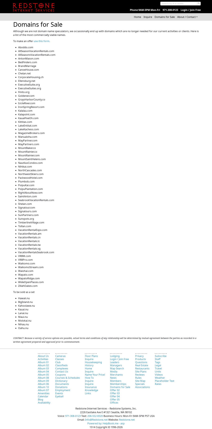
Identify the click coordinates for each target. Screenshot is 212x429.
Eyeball (59, 396)
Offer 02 (115, 390)
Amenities (44, 393)
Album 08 (43, 377)
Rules (138, 377)
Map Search (117, 368)
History (89, 365)
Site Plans (141, 371)
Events (59, 393)
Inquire (148, 17)
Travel (158, 368)
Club (58, 362)
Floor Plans (91, 356)
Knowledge (91, 390)
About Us (43, 356)
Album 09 (43, 381)
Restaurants (142, 368)
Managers (116, 365)
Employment (62, 390)
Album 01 (43, 362)
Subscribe (161, 356)
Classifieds (61, 365)
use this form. (42, 41)
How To (89, 377)
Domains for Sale (165, 17)
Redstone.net (127, 419)
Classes (59, 359)
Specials (140, 384)
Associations (142, 387)
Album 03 (43, 368)
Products (140, 359)
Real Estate (141, 365)
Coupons (60, 374)
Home (137, 17)
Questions (141, 362)
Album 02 (43, 365)
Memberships (118, 384)
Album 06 (43, 384)
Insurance (91, 387)
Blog (40, 399)
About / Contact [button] (186, 17)
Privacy (139, 356)
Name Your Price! (95, 374)
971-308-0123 (170, 10)
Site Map (140, 381)
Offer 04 (115, 396)
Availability (44, 402)
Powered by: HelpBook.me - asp (106, 423)
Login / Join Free (191, 10)
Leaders (114, 362)
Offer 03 (115, 393)
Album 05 (43, 374)
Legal (158, 365)
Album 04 (43, 371)
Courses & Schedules (67, 377)
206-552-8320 (95, 416)
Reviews (140, 374)
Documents (62, 384)
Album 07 (43, 390)
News (113, 377)
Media (113, 371)
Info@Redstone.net (96, 419)
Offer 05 (115, 399)
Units (158, 371)
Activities (43, 359)
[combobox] (178, 3)
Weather (160, 377)
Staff (157, 359)
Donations (61, 387)
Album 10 (43, 387)
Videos (159, 374)
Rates (158, 384)
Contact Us (61, 371)
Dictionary (61, 381)
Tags (157, 362)
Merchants (116, 374)
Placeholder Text (164, 381)
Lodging (115, 356)
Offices (114, 402)
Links (88, 393)
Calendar (43, 396)
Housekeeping (93, 362)
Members (115, 381)
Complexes (61, 368)
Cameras (60, 356)
